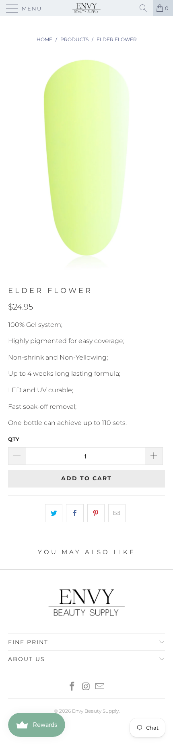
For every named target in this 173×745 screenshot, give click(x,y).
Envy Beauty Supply (95, 711)
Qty (13, 439)
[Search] (143, 8)
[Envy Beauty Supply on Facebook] (72, 687)
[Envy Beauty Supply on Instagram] (86, 687)
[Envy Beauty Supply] (86, 8)
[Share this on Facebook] (74, 513)
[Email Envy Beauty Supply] (100, 687)
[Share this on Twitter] (53, 513)
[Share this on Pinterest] (96, 513)
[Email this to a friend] (117, 513)
